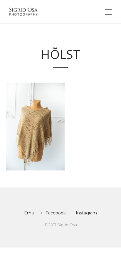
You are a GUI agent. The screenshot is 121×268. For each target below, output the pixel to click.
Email (30, 213)
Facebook (56, 213)
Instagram (86, 213)
